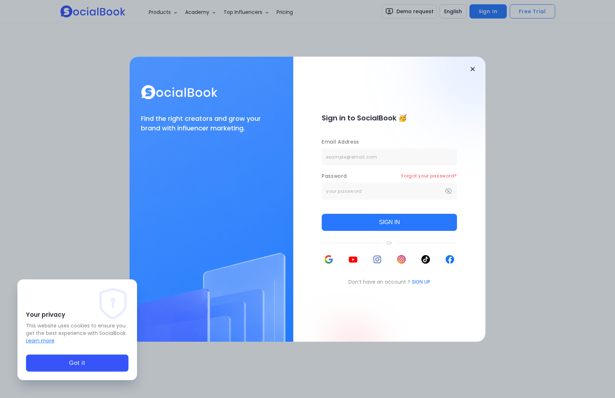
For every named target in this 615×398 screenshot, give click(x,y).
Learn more (40, 340)
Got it (77, 363)
